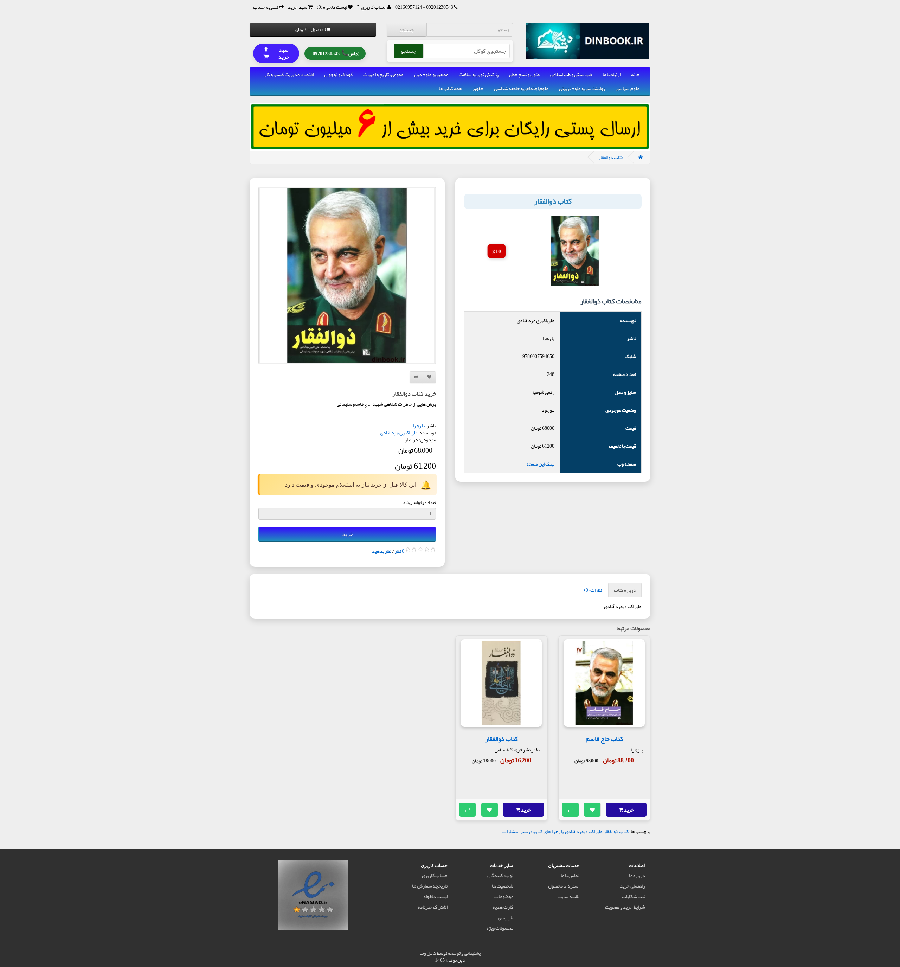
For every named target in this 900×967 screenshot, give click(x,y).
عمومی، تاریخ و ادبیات (383, 74)
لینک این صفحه (540, 464)
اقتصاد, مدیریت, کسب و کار (289, 74)
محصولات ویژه (500, 928)
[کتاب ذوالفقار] (347, 275)
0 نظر (399, 551)
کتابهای (535, 831)
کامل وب (428, 953)
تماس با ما (570, 875)
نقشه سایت (568, 896)
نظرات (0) (593, 590)
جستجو (406, 29)
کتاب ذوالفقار (610, 157)
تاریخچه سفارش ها (430, 886)
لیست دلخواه (436, 896)
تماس (336, 52)
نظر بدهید (381, 551)
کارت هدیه (503, 907)
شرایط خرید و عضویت (625, 907)
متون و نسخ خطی (524, 74)
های (547, 831)
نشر (524, 831)
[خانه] (640, 157)
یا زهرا (419, 425)
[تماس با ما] (456, 7)
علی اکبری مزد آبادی (399, 432)
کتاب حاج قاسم (604, 738)
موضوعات (503, 896)
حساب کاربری (435, 875)
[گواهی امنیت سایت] (313, 896)
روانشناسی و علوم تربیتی (582, 88)
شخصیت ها (502, 886)
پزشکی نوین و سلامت (479, 74)
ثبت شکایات (633, 896)
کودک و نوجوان (338, 74)
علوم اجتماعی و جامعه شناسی (521, 88)
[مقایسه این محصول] (570, 810)
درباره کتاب (625, 590)
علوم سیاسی (627, 88)
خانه (635, 74)
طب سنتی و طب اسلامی (571, 74)
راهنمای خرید (632, 886)
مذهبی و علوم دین (431, 74)
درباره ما (637, 875)
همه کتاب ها (450, 88)
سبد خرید (276, 53)
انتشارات (510, 831)
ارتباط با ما (612, 74)
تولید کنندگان (500, 875)
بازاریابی (505, 917)
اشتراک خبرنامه (433, 907)
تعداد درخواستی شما (419, 502)
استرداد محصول (563, 886)
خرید (347, 534)
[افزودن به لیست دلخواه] (592, 810)
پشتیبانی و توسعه (464, 953)
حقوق (477, 88)
